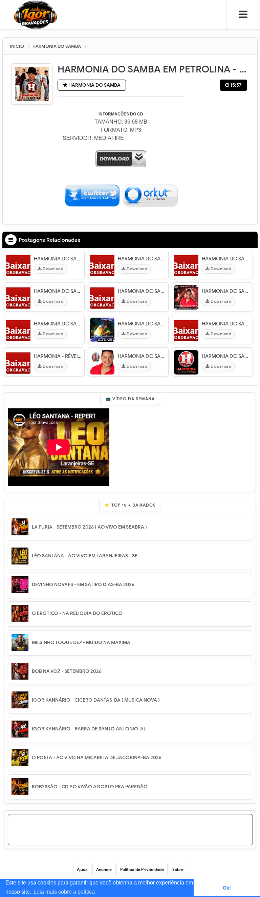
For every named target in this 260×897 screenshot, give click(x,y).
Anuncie (104, 869)
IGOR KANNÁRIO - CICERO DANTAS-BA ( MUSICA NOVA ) (96, 700)
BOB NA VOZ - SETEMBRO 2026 (67, 671)
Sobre (177, 869)
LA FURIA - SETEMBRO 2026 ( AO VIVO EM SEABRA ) (89, 527)
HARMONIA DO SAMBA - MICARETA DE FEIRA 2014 (226, 259)
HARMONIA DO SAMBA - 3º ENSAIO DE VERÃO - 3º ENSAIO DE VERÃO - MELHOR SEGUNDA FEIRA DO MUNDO (142, 324)
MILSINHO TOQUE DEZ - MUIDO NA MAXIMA (81, 642)
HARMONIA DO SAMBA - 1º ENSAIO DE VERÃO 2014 (58, 259)
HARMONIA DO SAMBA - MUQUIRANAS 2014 (226, 356)
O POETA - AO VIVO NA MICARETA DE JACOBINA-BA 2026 (96, 758)
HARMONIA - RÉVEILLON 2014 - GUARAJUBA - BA (58, 356)
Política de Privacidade (142, 869)
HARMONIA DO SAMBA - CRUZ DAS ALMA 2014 (226, 291)
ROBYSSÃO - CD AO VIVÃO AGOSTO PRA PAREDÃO (90, 787)
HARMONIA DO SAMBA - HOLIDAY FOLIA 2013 (142, 291)
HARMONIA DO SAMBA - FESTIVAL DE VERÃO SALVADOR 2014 (142, 259)
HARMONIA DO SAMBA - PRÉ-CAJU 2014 (226, 324)
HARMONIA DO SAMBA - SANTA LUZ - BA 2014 (142, 356)
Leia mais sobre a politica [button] (64, 892)
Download (53, 268)
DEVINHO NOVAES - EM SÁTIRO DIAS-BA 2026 (83, 585)
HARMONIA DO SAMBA (94, 85)
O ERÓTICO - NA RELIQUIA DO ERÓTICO (77, 613)
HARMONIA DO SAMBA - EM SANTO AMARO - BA (58, 324)
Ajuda (82, 869)
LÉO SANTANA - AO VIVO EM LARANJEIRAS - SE (84, 556)
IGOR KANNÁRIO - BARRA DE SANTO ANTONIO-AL (89, 729)
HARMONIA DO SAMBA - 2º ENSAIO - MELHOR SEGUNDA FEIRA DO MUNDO (58, 291)
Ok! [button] (227, 888)
